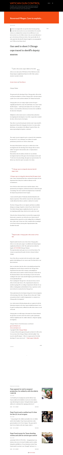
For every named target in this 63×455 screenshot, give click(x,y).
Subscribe (36, 338)
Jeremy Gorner (13, 82)
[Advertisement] (24, 375)
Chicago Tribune (23, 330)
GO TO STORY (17, 248)
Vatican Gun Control (25, 3)
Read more (37, 406)
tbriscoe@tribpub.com (15, 328)
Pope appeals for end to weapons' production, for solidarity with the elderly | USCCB (24, 391)
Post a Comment (16, 406)
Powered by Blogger (32, 452)
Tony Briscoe (22, 82)
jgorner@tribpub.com (15, 325)
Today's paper (30, 338)
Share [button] (47, 28)
